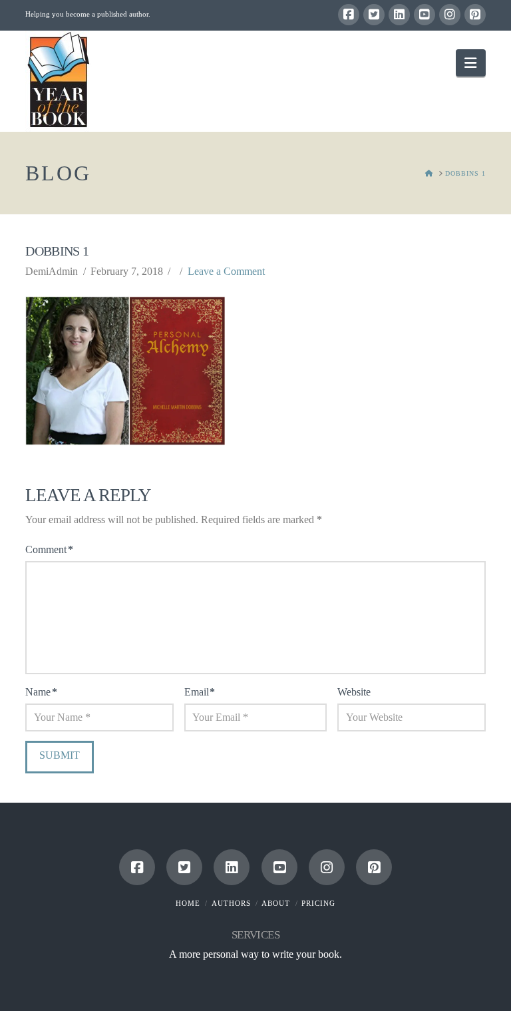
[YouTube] (424, 14)
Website (354, 692)
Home (188, 903)
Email (199, 692)
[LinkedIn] (399, 14)
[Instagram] (449, 14)
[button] (470, 63)
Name (41, 692)
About (275, 903)
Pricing (318, 903)
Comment (49, 549)
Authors (231, 903)
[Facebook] (348, 14)
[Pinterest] (475, 14)
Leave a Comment (226, 271)
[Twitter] (374, 14)
